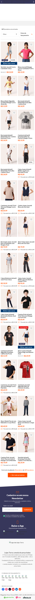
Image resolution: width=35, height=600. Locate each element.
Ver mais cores (10, 63)
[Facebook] (3, 589)
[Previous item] (1, 2)
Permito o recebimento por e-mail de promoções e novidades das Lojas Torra (15, 515)
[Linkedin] (16, 589)
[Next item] (33, 2)
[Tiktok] (9, 589)
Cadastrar (27, 509)
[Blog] (20, 589)
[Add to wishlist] (14, 45)
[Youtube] (13, 589)
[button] (17, 475)
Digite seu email (8, 505)
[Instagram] (6, 589)
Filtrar (4, 34)
